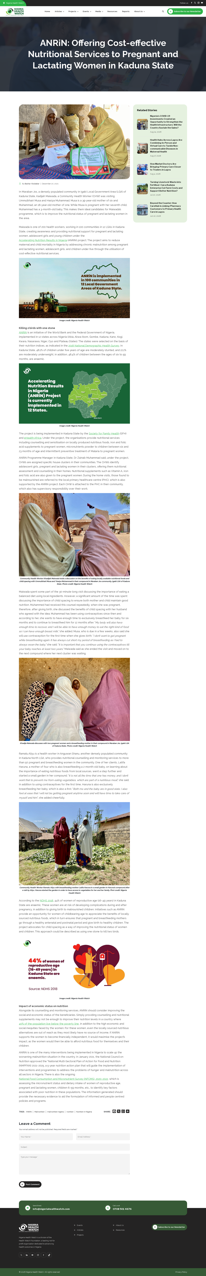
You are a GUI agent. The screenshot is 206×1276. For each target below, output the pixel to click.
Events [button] (86, 11)
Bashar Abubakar (32, 184)
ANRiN (23, 332)
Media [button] (98, 11)
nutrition (70, 1112)
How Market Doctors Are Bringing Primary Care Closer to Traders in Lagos (165, 167)
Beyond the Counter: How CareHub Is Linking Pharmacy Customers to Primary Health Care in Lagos (165, 207)
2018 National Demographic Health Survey (93, 345)
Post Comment (33, 1184)
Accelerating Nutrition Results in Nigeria (43, 240)
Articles (80, 1230)
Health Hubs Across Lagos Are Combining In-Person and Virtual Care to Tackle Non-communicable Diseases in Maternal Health (166, 146)
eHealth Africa (32, 437)
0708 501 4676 (122, 1209)
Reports (125, 11)
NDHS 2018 (46, 900)
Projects (80, 1235)
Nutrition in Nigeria (84, 1112)
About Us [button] (138, 11)
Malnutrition (39, 1112)
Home (47, 11)
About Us (120, 1225)
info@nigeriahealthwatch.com (51, 1209)
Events (80, 1225)
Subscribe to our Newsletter (171, 1227)
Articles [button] (58, 11)
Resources (112, 11)
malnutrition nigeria (55, 1112)
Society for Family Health (104, 433)
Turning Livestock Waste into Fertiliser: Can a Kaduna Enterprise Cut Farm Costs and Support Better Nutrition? (166, 186)
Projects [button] (72, 11)
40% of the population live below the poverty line (49, 1023)
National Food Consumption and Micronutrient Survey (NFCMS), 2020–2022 (63, 1078)
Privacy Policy (181, 1272)
